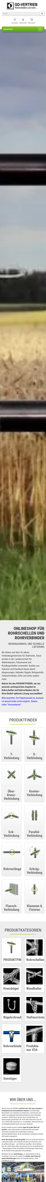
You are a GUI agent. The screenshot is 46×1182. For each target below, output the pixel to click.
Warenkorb (31, 23)
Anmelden (15, 23)
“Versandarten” (14, 704)
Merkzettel (23, 23)
